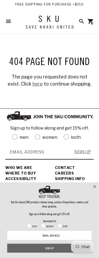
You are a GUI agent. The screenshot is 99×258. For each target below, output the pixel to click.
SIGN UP (82, 151)
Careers (64, 173)
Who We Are (18, 167)
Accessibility (20, 178)
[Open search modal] (81, 21)
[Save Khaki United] (49, 24)
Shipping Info (70, 178)
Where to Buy (20, 173)
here (37, 84)
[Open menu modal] (8, 21)
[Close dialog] (95, 186)
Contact (65, 167)
